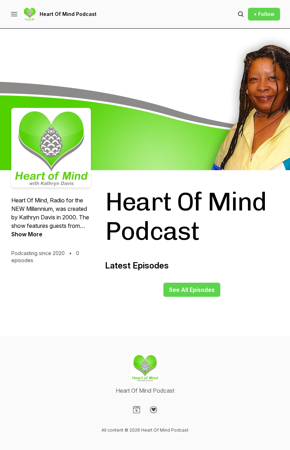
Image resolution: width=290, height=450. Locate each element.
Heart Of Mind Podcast (68, 14)
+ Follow (264, 14)
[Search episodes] (241, 14)
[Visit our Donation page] (153, 409)
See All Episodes (192, 289)
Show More (26, 234)
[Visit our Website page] (136, 409)
